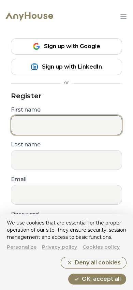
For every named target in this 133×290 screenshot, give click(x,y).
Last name (26, 144)
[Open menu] (123, 16)
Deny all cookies (93, 262)
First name (26, 109)
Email (19, 179)
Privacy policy (59, 247)
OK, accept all (97, 279)
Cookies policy (101, 247)
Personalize (21, 247)
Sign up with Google (72, 46)
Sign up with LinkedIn (72, 66)
